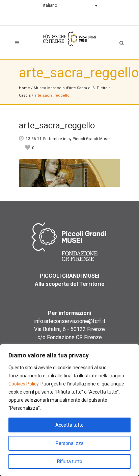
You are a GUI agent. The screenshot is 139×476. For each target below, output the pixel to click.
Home (24, 88)
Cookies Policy (23, 383)
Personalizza (70, 443)
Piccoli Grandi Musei (92, 138)
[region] (69, 410)
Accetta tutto (69, 425)
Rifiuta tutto (69, 461)
